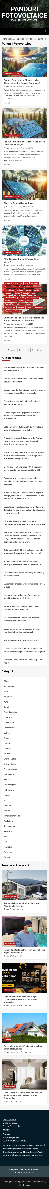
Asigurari (34, 283)
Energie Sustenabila (11, 1126)
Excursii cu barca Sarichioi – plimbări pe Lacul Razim (24, 661)
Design (36, 290)
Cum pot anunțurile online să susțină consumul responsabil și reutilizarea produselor (24, 391)
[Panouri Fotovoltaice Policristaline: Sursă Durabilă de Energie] (24, 123)
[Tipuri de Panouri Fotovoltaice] (24, 185)
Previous (11, 350)
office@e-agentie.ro (11, 1137)
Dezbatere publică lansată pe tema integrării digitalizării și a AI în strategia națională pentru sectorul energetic (24, 510)
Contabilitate (9, 290)
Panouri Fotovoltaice (24, 12)
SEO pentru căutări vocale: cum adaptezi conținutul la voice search (21, 619)
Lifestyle (21, 301)
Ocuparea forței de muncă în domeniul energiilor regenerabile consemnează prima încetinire (23, 481)
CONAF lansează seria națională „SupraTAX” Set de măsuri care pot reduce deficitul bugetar (24, 650)
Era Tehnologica (10, 1123)
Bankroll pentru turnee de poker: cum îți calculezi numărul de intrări (21, 608)
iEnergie (6, 1129)
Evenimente (9, 774)
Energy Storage (10, 769)
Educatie (17, 294)
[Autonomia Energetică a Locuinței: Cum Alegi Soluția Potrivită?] (24, 885)
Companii (8, 717)
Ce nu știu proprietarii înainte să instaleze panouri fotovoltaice (22, 402)
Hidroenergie (9, 790)
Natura (29, 301)
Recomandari (10, 307)
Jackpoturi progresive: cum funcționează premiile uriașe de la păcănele (21, 596)
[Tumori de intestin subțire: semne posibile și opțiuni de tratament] (24, 931)
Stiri (5, 841)
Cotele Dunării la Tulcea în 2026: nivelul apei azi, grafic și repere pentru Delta (23, 428)
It (14, 301)
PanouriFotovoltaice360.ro (15, 1145)
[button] (4, 31)
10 (37, 350)
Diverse (8, 294)
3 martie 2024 (28, 86)
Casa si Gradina (24, 287)
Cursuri (28, 290)
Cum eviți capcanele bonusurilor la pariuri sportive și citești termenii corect (22, 630)
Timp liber (8, 311)
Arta (26, 283)
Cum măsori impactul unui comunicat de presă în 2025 (24, 585)
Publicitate (27, 304)
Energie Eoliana (29, 294)
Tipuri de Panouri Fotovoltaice (19, 203)
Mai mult (7, 103)
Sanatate (21, 307)
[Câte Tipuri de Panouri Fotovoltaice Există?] (24, 240)
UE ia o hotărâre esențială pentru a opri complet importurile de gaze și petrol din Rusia (24, 522)
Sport (29, 307)
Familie (21, 297)
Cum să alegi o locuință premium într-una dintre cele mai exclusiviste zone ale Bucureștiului (22, 415)
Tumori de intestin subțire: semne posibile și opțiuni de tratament (23, 380)
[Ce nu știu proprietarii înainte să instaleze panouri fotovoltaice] (24, 1028)
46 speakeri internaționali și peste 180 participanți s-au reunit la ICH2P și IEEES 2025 (24, 562)
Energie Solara (10, 297)
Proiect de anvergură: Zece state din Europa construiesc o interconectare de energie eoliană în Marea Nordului (23, 441)
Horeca (7, 301)
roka (7, 909)
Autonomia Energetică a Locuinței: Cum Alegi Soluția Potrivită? (24, 369)
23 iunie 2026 (17, 956)
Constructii (37, 287)
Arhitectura (17, 283)
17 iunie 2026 (28, 1005)
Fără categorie (32, 297)
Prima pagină (8, 39)
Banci (13, 287)
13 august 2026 (17, 909)
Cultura (20, 290)
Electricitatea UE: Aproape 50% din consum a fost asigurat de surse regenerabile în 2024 (24, 468)
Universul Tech (9, 1119)
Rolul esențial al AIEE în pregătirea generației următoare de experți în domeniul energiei (23, 551)
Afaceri (7, 283)
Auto (6, 287)
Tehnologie (38, 307)
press (7, 956)
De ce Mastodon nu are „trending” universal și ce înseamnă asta (24, 574)
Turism (18, 311)
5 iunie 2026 (16, 1101)
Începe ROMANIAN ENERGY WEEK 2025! (22, 640)
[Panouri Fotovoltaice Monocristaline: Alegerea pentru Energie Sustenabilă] (24, 62)
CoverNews (38, 1181)
